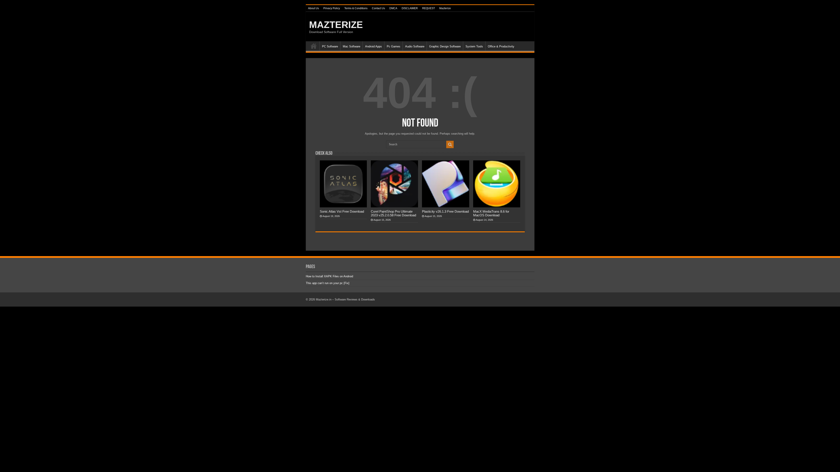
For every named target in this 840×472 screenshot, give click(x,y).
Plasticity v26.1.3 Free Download (445, 211)
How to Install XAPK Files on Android (329, 276)
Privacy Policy (331, 8)
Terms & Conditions (356, 8)
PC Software (330, 46)
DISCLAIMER (410, 8)
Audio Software (414, 46)
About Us (313, 8)
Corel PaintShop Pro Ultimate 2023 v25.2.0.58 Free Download (393, 213)
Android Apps (373, 46)
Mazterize (445, 8)
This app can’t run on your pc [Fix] (327, 283)
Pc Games (393, 46)
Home (313, 45)
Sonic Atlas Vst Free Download (342, 211)
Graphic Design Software (445, 46)
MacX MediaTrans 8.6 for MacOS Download (491, 213)
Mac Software (351, 46)
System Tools (474, 46)
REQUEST (428, 8)
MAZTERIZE (336, 24)
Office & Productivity (501, 46)
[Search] (450, 144)
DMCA (393, 8)
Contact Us (378, 8)
